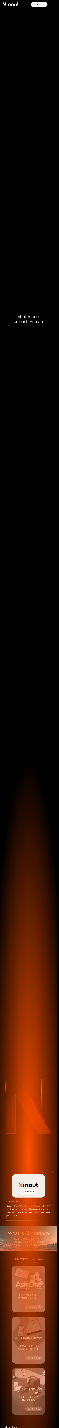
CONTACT (40, 4)
